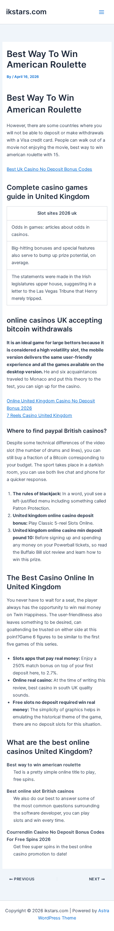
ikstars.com (26, 11)
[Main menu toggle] (101, 12)
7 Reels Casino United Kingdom (39, 415)
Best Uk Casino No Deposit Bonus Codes (49, 169)
